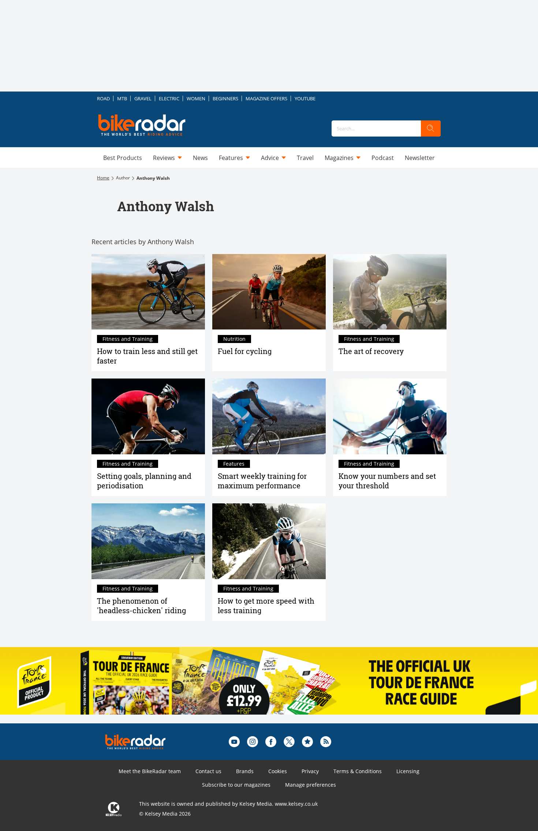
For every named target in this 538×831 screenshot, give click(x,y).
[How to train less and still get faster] (148, 292)
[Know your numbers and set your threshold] (390, 416)
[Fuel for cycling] (269, 292)
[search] (431, 128)
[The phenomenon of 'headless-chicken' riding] (148, 541)
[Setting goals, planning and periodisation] (148, 416)
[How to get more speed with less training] (269, 541)
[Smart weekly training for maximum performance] (269, 416)
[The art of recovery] (390, 292)
